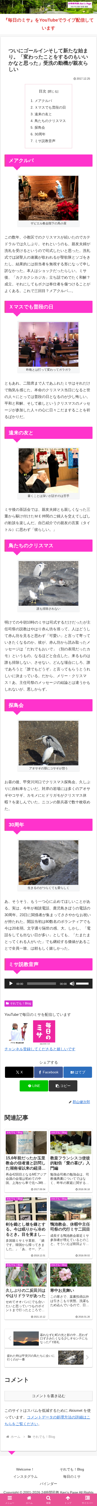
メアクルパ (43, 101)
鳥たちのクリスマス (50, 121)
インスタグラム (25, 1476)
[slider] (83, 983)
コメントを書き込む (48, 1396)
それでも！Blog (20, 1003)
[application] (48, 984)
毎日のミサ (72, 1476)
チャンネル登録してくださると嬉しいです (39, 1049)
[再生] (10, 983)
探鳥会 (40, 127)
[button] (63, 1085)
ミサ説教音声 (45, 141)
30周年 (40, 134)
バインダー (48, 1484)
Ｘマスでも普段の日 (50, 107)
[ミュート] (72, 983)
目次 (42, 91)
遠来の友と (43, 114)
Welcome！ (25, 1469)
